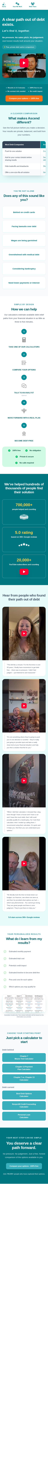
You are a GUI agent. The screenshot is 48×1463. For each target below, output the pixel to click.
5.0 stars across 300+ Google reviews (24, 917)
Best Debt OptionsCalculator (24, 1095)
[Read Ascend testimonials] (24, 517)
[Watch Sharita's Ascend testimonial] (24, 780)
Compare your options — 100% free (24, 98)
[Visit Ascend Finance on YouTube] (24, 570)
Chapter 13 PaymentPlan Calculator (24, 1068)
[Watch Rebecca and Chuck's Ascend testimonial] (24, 705)
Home (4, 6)
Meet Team (32, 6)
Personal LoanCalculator (24, 1116)
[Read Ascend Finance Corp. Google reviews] (24, 544)
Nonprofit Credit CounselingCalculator (24, 1105)
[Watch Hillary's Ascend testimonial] (24, 633)
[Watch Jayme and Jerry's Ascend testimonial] (24, 863)
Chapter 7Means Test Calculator (24, 1057)
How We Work (17, 6)
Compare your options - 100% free (24, 1166)
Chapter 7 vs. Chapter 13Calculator (24, 1078)
